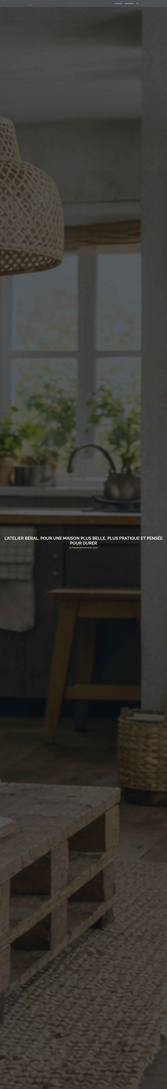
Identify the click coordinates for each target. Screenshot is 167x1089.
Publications (129, 3)
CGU (137, 3)
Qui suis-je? (118, 3)
